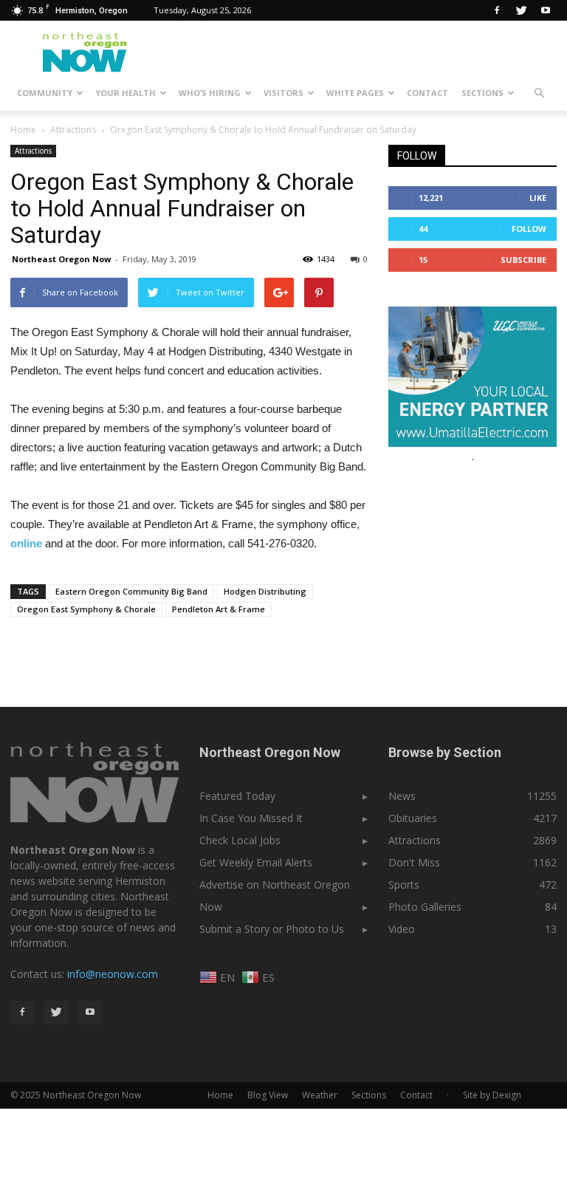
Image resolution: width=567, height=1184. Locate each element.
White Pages (355, 92)
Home (23, 129)
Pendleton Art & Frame (218, 609)
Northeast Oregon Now (61, 258)
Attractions (33, 151)
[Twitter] (521, 10)
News (402, 796)
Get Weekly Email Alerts (255, 862)
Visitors (283, 92)
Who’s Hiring (210, 92)
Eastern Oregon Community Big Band (131, 591)
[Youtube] (546, 10)
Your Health (125, 92)
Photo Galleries (424, 907)
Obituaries (412, 818)
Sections (482, 92)
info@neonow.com (112, 974)
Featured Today (237, 796)
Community (44, 92)
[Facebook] (497, 10)
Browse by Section (444, 752)
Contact (427, 92)
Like (537, 197)
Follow (529, 228)
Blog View (267, 1095)
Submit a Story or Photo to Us (271, 929)
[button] (539, 93)
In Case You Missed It (251, 818)
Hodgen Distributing (265, 591)
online (26, 543)
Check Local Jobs (240, 840)
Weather (319, 1095)
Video (401, 929)
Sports (403, 884)
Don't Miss (414, 862)
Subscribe (523, 259)
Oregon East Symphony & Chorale (86, 609)
